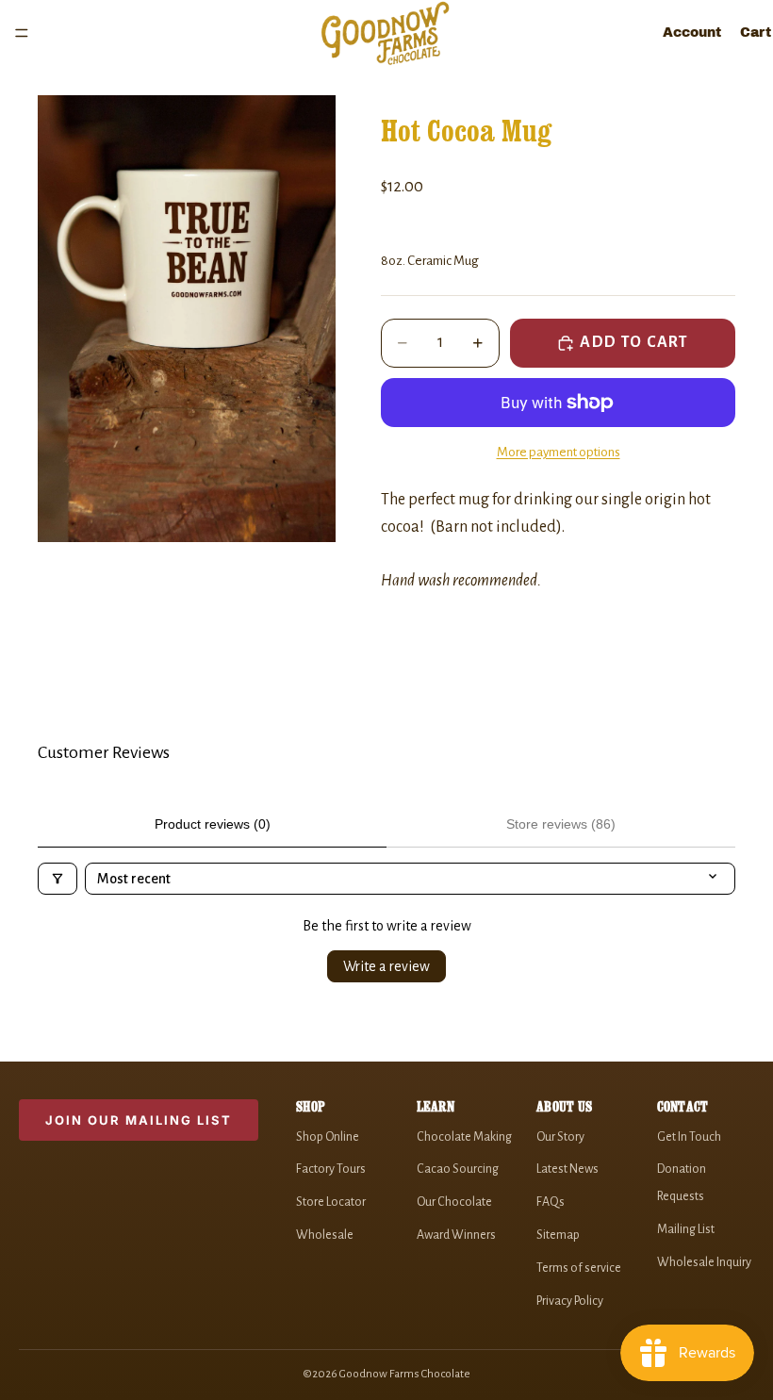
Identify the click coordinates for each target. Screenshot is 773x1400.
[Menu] (21, 33)
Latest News (567, 1169)
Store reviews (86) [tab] (561, 824)
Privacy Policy (569, 1301)
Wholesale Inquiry (704, 1262)
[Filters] (57, 879)
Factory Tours (331, 1169)
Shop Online (327, 1137)
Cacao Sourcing (458, 1169)
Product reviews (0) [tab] (213, 824)
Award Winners (456, 1235)
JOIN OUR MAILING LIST (138, 1120)
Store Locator (331, 1202)
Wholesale (325, 1235)
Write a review (386, 966)
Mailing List (686, 1229)
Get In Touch (689, 1137)
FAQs (550, 1202)
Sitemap (558, 1235)
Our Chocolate (454, 1202)
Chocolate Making (464, 1137)
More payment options (558, 452)
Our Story (560, 1137)
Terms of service (578, 1268)
